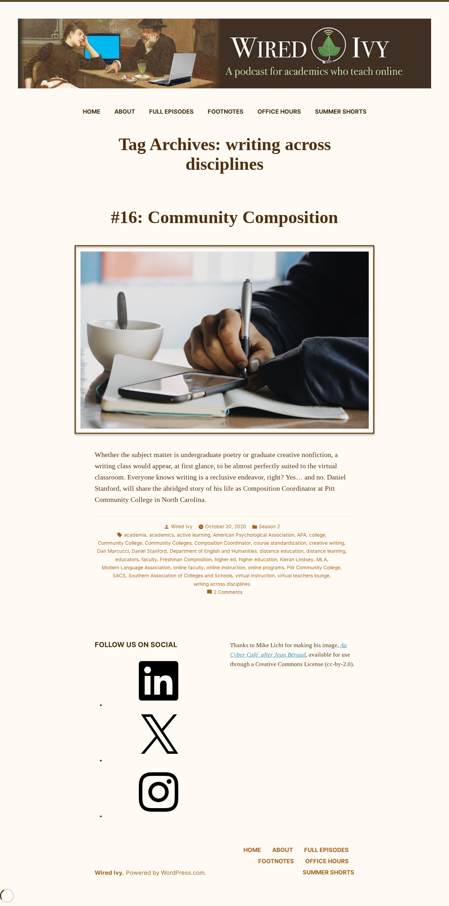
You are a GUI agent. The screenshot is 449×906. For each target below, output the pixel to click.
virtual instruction (255, 575)
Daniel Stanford (149, 551)
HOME (91, 111)
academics (161, 535)
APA (301, 535)
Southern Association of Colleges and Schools (180, 575)
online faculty (188, 567)
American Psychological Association (253, 535)
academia (135, 535)
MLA (321, 559)
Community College (120, 543)
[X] (158, 760)
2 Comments (228, 592)
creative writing (326, 543)
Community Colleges (168, 543)
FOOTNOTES (225, 111)
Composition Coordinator (222, 543)
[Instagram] (158, 816)
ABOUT (124, 111)
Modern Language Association (136, 567)
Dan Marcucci (113, 551)
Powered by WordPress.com (165, 872)
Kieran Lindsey (297, 559)
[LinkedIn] (158, 705)
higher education (258, 559)
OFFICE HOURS (279, 111)
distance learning (325, 551)
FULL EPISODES (171, 111)
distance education (281, 551)
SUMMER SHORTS (341, 111)
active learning (193, 535)
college (317, 535)
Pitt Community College (313, 567)
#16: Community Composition (224, 217)
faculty (149, 559)
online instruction (226, 567)
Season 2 (269, 526)
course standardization (280, 543)
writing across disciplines (222, 584)
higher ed (225, 559)
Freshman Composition (186, 559)
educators (127, 559)
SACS (119, 575)
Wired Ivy (182, 526)
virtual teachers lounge (303, 575)
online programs (266, 567)
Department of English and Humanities (213, 551)
